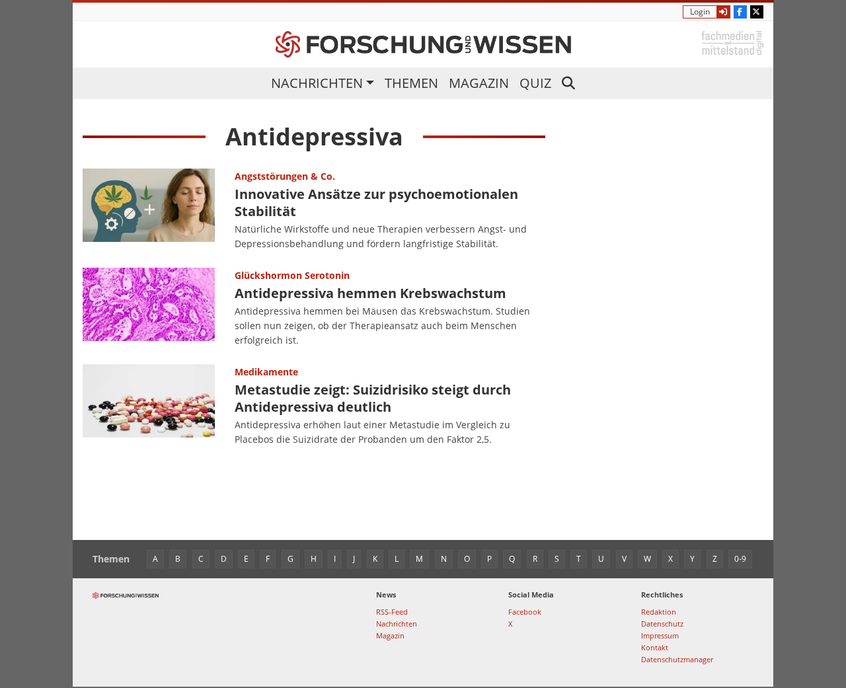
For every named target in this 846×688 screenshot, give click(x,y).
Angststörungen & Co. (285, 176)
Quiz (535, 83)
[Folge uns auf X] (756, 12)
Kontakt (654, 647)
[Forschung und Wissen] (423, 44)
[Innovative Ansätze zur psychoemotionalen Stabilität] (149, 210)
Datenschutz (662, 624)
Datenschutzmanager (677, 659)
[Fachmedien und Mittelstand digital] (732, 42)
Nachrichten (317, 83)
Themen (411, 83)
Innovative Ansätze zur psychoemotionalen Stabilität (376, 202)
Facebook (524, 612)
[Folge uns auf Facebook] (740, 12)
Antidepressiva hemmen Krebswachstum (370, 293)
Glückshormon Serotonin (292, 275)
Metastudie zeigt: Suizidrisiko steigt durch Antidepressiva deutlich (373, 398)
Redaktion (658, 612)
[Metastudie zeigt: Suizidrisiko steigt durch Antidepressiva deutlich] (149, 405)
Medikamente (266, 371)
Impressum (660, 635)
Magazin (479, 83)
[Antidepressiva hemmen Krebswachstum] (149, 308)
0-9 (740, 558)
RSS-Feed (392, 612)
